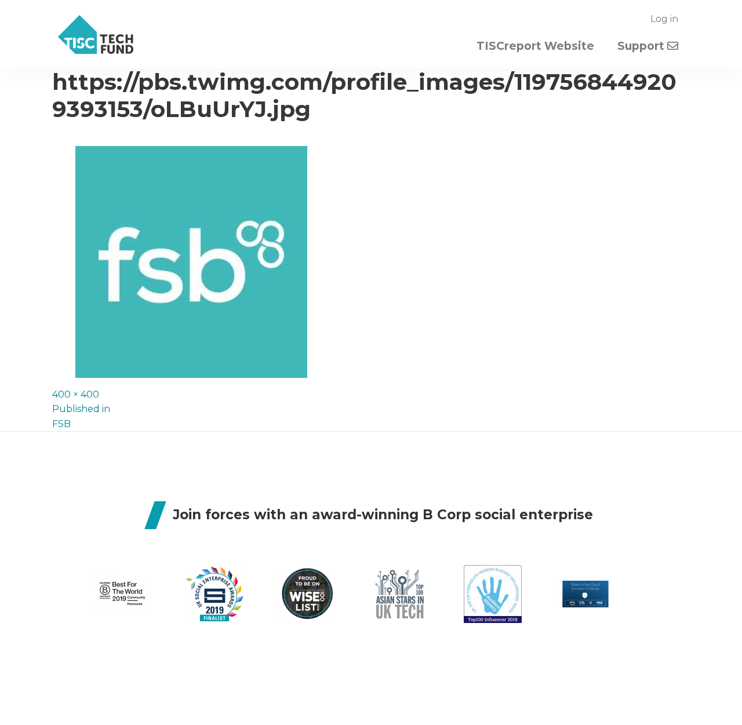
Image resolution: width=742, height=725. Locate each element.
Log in (664, 18)
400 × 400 (75, 394)
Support (642, 46)
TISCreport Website (535, 46)
